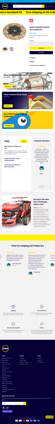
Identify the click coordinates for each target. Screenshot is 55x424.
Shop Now (7, 86)
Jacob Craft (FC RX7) (10, 263)
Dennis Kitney (31, 272)
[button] (52, 6)
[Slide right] (43, 187)
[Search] (42, 6)
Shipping (38, 35)
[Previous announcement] (4, 1)
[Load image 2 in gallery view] (11, 49)
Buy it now (41, 52)
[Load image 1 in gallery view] (5, 49)
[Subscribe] (24, 403)
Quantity (32, 40)
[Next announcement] (51, 1)
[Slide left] (40, 187)
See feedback (8, 126)
